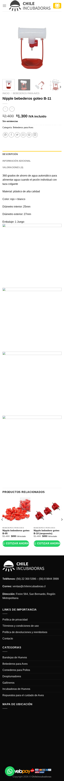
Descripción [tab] (10, 154)
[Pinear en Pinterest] (29, 135)
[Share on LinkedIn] (35, 135)
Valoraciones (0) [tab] (12, 167)
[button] (10, 771)
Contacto (7, 638)
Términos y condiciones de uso (20, 625)
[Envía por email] (23, 135)
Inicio (6, 93)
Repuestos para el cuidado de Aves (23, 695)
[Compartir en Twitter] (17, 135)
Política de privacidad (15, 619)
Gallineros (8, 682)
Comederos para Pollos (16, 670)
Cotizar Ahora (17, 543)
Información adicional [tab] (16, 161)
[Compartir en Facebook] (11, 135)
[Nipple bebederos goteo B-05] (16, 511)
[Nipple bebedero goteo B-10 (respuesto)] (48, 511)
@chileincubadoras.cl (33, 586)
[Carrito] (57, 5)
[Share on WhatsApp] (5, 135)
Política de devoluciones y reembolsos (24, 632)
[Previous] (8, 47)
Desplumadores (11, 676)
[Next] (56, 47)
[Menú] (4, 6)
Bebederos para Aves (26, 93)
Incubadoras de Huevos (16, 689)
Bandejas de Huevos (14, 657)
